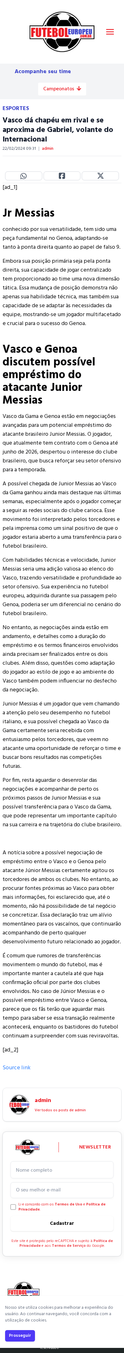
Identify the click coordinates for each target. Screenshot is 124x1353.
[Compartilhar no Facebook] (62, 175)
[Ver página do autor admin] (19, 1104)
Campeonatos (58, 89)
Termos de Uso (68, 1204)
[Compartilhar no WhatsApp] (23, 175)
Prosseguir (20, 1335)
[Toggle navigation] (110, 32)
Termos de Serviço (69, 1246)
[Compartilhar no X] (100, 175)
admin (47, 149)
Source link (17, 1067)
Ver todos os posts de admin (60, 1110)
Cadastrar (62, 1223)
